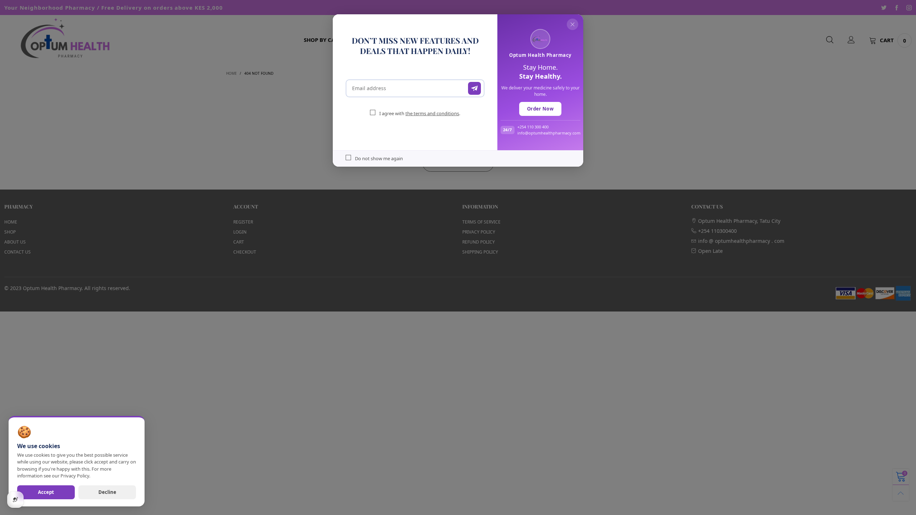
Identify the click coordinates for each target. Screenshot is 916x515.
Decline (107, 492)
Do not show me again (379, 158)
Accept (46, 492)
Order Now (540, 109)
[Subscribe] (474, 88)
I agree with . (419, 113)
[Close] (572, 24)
